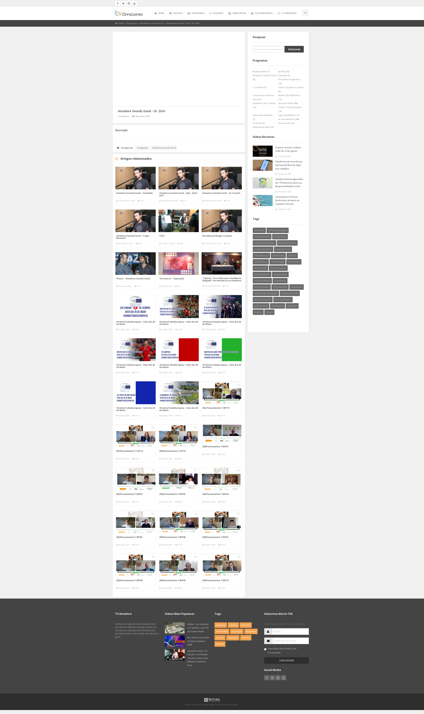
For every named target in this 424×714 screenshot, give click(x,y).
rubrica (258, 312)
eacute (269, 312)
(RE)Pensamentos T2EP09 (172, 580)
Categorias (127, 147)
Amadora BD (239, 13)
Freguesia (251, 631)
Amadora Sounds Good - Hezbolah (134, 193)
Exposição (237, 631)
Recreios (245, 625)
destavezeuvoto (289, 293)
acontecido (296, 286)
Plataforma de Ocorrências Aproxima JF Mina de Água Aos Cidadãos (288, 165)
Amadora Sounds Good (152, 23)
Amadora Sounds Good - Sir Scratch (221, 193)
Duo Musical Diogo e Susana (217, 235)
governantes (280, 274)
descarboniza (261, 255)
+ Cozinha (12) (260, 87)
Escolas (220, 643)
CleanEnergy (277, 261)
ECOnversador (261, 286)
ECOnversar (260, 268)
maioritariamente (287, 242)
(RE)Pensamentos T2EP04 (215, 494)
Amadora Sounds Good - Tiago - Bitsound (133, 237)
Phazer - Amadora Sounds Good (133, 278)
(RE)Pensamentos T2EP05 (129, 537)
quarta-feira (260, 261)
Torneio (220, 637)
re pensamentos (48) (288, 119)
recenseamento (262, 299)
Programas (198, 13)
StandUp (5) (284, 75)
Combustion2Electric (264, 242)
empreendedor (262, 274)
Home (161, 13)
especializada (280, 286)
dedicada (292, 305)
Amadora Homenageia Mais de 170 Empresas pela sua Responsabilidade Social (289, 183)
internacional (261, 305)
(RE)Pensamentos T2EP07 (215, 537)
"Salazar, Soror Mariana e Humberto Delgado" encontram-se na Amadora (221, 279)
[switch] (265, 649)
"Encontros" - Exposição (171, 278)
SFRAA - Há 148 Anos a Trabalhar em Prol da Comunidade (198, 628)
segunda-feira (283, 249)
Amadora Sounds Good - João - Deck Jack (178, 194)
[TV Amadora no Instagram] (128, 3)
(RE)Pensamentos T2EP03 (172, 494)
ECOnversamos (278, 268)
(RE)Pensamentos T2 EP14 (129, 450)
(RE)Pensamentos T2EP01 (215, 446)
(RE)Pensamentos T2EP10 (215, 580)
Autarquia (233, 637)
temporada (278, 255)
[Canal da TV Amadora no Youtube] (134, 3)
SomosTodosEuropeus (265, 293)
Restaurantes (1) (261, 71)
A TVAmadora (289, 13)
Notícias (178, 13)
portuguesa (277, 305)
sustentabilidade (263, 249)
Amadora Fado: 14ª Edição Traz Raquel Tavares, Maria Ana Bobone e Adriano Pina (197, 658)
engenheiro (280, 280)
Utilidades (218, 13)
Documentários (264, 13)
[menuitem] (159, 13)
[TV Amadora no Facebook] (117, 3)
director (292, 255)
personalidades (283, 299)
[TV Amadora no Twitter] (123, 3)
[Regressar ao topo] (413, 693)
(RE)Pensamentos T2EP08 (129, 580)
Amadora (220, 625)
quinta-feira (280, 236)
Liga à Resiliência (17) (288, 115)
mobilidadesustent (277, 230)
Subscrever (286, 660)
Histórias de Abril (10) (263, 127)
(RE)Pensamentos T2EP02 (129, 494)
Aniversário (222, 631)
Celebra (233, 625)
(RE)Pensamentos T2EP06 (172, 537)
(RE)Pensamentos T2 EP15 (172, 450)
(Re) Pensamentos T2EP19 (215, 407)
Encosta (246, 637)
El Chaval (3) (259, 123)
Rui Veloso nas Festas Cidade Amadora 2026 (198, 641)
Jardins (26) (283, 71)
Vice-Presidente (262, 280)
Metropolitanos (262, 236)
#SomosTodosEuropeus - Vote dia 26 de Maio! (135, 323)
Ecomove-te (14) (286, 123)
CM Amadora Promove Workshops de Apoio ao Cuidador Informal (287, 200)
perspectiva (294, 261)
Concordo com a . (282, 650)
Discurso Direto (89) (288, 103)
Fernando (259, 230)
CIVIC (162, 235)
